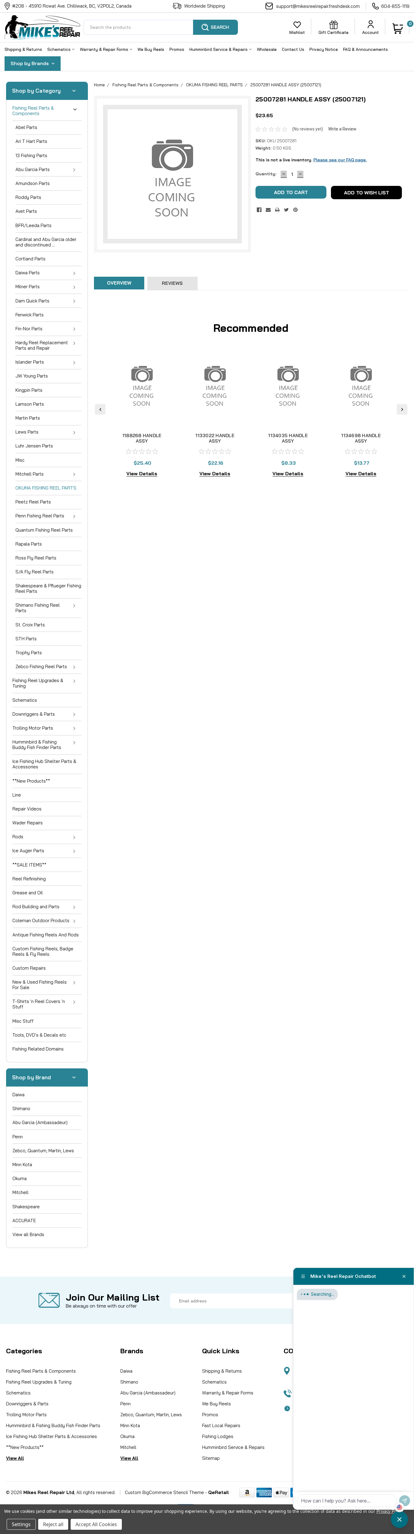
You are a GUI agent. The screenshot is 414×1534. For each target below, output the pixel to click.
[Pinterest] (295, 209)
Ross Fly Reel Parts (35, 558)
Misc (20, 460)
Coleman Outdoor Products (40, 920)
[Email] (268, 209)
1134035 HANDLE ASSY (288, 438)
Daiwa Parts (27, 272)
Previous (100, 409)
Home (99, 84)
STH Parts (26, 639)
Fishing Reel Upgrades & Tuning (37, 683)
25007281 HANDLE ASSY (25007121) (285, 84)
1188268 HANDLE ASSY (142, 438)
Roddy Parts (28, 197)
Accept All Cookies (96, 1524)
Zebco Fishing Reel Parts (41, 666)
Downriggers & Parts (33, 714)
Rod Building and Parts (35, 906)
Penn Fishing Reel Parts (39, 516)
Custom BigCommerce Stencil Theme (164, 1492)
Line (16, 795)
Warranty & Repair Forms (104, 49)
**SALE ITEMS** (29, 865)
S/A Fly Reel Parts (34, 572)
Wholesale (267, 49)
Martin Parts (27, 418)
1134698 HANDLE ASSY (361, 438)
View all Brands (28, 1234)
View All (15, 1458)
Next (402, 409)
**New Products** (31, 781)
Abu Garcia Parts (32, 169)
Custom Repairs (29, 968)
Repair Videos (27, 809)
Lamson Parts (29, 404)
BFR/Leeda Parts (33, 225)
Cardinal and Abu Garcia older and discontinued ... (45, 242)
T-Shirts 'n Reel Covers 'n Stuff (38, 1004)
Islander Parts (29, 362)
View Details (141, 473)
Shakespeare (26, 1206)
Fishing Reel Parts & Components (33, 110)
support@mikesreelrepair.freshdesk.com (318, 6)
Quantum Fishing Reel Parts (44, 530)
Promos (176, 49)
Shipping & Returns (23, 49)
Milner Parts (27, 286)
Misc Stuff (23, 1021)
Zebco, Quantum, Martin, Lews (43, 1150)
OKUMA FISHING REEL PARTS (45, 488)
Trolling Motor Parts (32, 728)
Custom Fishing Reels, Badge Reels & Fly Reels (42, 951)
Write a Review (342, 129)
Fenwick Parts (29, 315)
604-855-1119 (395, 6)
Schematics (59, 49)
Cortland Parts (30, 259)
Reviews (172, 283)
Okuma (19, 1178)
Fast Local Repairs (221, 1425)
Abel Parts (26, 127)
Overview (119, 283)
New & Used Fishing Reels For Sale (39, 984)
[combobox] (160, 27)
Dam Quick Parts (32, 301)
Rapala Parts (28, 544)
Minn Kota (22, 1164)
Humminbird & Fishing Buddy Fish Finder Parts (36, 744)
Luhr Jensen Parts (34, 446)
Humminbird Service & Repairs (219, 49)
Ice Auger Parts (28, 850)
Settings (21, 1524)
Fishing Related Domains (38, 1049)
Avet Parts (26, 211)
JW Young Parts (31, 376)
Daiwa (18, 1094)
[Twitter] (286, 209)
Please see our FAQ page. (340, 160)
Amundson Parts (32, 183)
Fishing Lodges (217, 1436)
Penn (17, 1137)
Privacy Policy (389, 1511)
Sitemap (211, 1458)
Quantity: (265, 173)
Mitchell (20, 1192)
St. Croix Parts (30, 625)
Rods (17, 837)
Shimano (21, 1108)
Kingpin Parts (28, 390)
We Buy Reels (151, 49)
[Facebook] (259, 209)
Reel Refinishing (29, 879)
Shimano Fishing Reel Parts (37, 607)
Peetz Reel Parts (33, 502)
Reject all (53, 1524)
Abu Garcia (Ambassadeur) (40, 1122)
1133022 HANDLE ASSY (214, 438)
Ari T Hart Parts (31, 141)
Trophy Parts (28, 652)
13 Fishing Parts (31, 155)
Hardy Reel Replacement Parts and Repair (41, 345)
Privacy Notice (323, 49)
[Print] (277, 209)
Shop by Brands (30, 63)
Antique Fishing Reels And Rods (45, 935)
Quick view (142, 419)
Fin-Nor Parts (28, 329)
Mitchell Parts (29, 474)
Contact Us (293, 49)
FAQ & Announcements (365, 49)
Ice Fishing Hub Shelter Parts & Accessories (44, 764)
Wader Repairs (27, 823)
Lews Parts (26, 432)
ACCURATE (24, 1220)
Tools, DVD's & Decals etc (39, 1035)
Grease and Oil (27, 893)
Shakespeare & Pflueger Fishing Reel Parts (48, 588)
